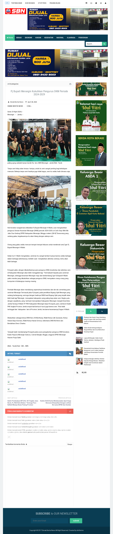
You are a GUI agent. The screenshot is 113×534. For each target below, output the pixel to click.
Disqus (70, 444)
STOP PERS (42, 3)
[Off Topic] (96, 3)
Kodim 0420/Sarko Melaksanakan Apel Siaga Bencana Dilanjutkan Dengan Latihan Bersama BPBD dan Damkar (55, 403)
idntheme (80, 530)
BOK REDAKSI (30, 3)
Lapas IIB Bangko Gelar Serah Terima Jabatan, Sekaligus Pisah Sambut (94, 340)
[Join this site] (101, 3)
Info (7, 3)
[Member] (105, 3)
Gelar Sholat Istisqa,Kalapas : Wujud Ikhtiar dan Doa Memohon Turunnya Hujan (94, 330)
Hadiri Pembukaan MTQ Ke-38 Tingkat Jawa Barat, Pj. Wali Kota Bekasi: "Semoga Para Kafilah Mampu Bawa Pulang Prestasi (23, 403)
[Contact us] (91, 3)
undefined (22, 359)
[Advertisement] (91, 389)
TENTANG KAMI (16, 3)
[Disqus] (39, 476)
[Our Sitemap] (86, 3)
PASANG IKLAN (55, 3)
